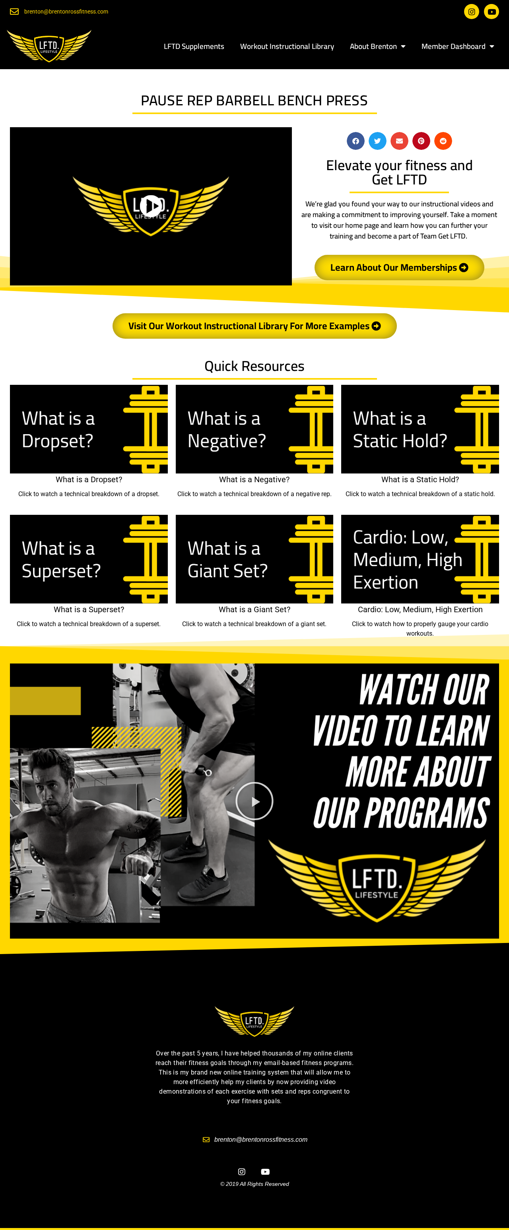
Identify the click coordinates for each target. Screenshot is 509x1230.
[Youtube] (491, 11)
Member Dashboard (454, 46)
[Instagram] (471, 11)
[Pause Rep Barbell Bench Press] (151, 206)
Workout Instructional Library (287, 46)
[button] (356, 141)
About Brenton (373, 46)
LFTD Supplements (194, 46)
